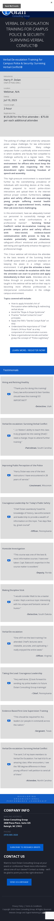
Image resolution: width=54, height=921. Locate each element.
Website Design (15, 912)
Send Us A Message (19, 882)
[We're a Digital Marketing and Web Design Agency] (43, 912)
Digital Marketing (33, 912)
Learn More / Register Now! (28, 350)
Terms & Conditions (33, 906)
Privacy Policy (17, 906)
